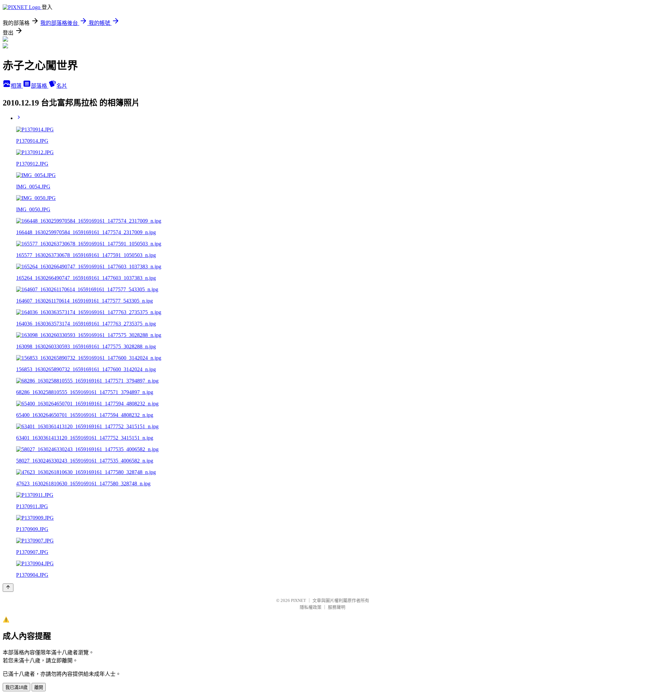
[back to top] (8, 587)
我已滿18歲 (16, 687)
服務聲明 (336, 607)
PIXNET (298, 600)
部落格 (39, 86)
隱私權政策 (310, 607)
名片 (61, 86)
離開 (38, 687)
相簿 (17, 86)
